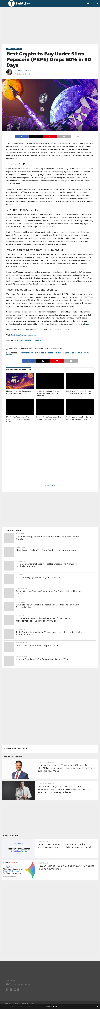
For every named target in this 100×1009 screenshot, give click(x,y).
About (7, 1003)
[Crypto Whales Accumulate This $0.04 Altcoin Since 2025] (50, 407)
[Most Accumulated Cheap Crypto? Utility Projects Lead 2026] (20, 381)
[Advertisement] (50, 25)
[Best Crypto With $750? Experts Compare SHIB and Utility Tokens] (80, 381)
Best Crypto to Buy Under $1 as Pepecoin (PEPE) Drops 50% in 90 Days (51, 353)
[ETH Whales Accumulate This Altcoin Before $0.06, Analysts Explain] (20, 407)
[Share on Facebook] (22, 136)
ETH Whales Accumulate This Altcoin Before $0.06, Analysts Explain (18, 419)
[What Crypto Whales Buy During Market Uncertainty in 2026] (80, 407)
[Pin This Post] (50, 136)
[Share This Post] (36, 136)
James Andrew (23, 71)
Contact (16, 1003)
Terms (32, 1003)
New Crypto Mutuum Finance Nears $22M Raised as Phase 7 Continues (48, 393)
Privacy (25, 1003)
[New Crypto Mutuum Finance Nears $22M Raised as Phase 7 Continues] (50, 381)
